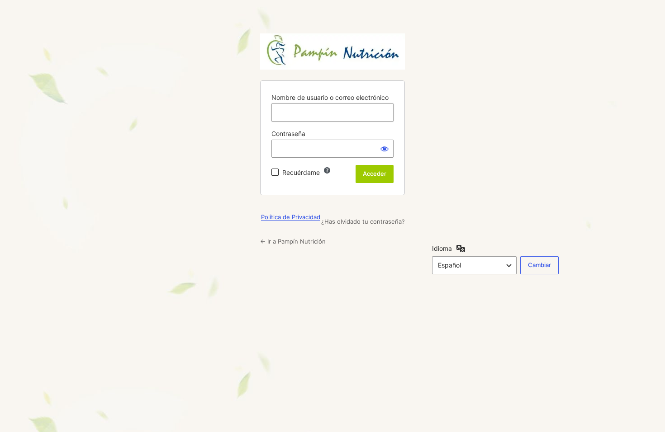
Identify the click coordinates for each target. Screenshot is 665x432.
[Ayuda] (327, 170)
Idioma (442, 248)
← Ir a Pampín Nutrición (293, 241)
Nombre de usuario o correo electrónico (330, 97)
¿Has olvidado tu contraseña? (363, 221)
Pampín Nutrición (332, 51)
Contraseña (288, 133)
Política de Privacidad (290, 217)
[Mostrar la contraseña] (384, 149)
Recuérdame (301, 172)
